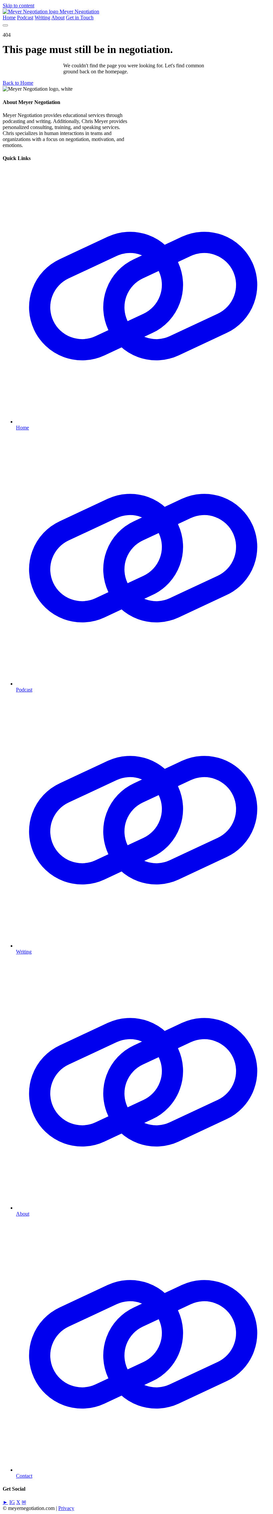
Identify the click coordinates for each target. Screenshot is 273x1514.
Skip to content (18, 5)
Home (9, 17)
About (58, 17)
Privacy (66, 1508)
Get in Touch (80, 17)
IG (12, 1502)
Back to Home (18, 83)
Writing (42, 17)
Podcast (25, 17)
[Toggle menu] (5, 25)
